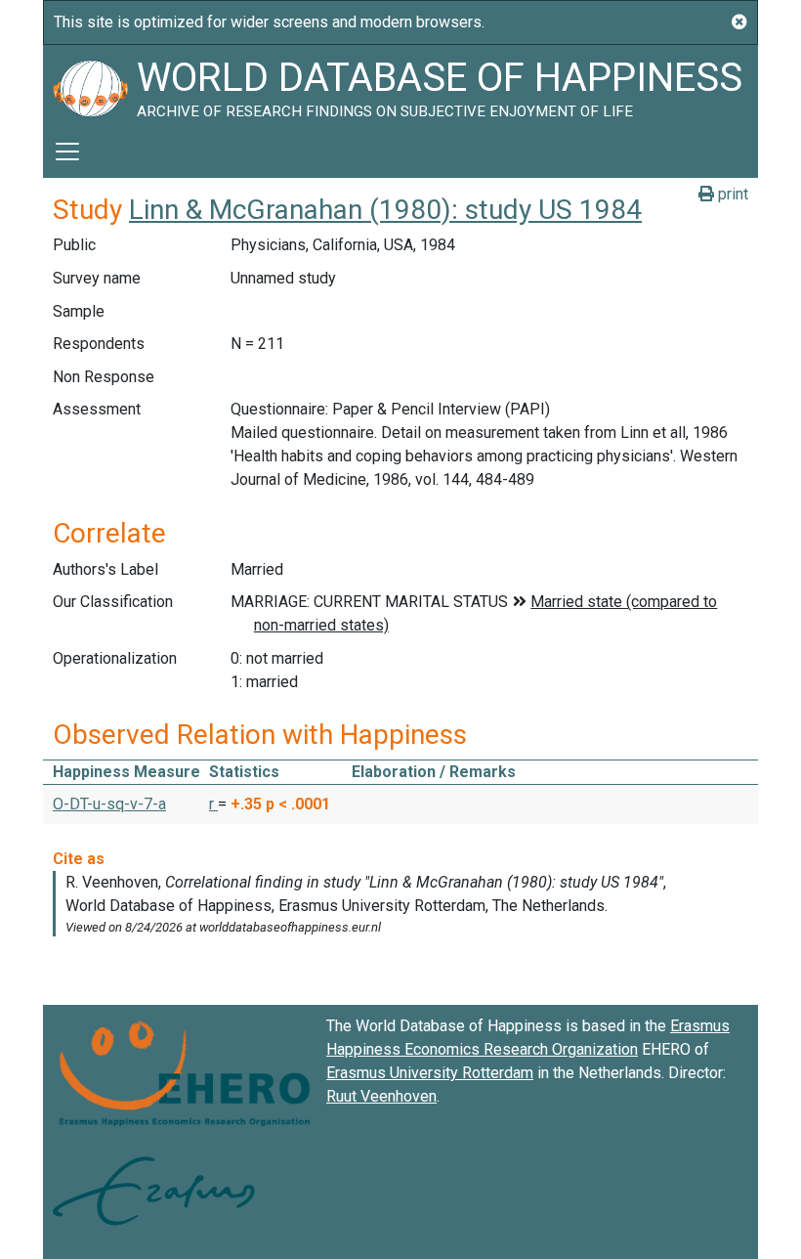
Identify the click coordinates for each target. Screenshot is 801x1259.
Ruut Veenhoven (381, 1096)
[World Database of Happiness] (90, 85)
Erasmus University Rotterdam (429, 1073)
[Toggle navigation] (67, 151)
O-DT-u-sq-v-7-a (109, 804)
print (731, 194)
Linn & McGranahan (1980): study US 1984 (385, 210)
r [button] (213, 804)
